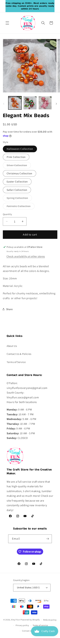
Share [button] (9, 309)
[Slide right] (56, 104)
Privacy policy (22, 625)
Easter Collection (17, 181)
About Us (12, 346)
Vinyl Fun (15, 620)
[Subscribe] (48, 538)
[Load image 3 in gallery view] (45, 103)
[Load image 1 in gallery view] (15, 103)
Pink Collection (16, 157)
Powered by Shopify (30, 620)
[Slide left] (3, 104)
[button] (7, 23)
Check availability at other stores (25, 256)
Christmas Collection (19, 173)
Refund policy (50, 620)
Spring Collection (19, 198)
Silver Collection (19, 166)
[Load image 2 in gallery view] (30, 103)
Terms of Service (16, 362)
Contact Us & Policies (19, 353)
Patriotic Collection (20, 206)
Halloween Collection (20, 148)
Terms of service (40, 625)
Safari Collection (17, 189)
